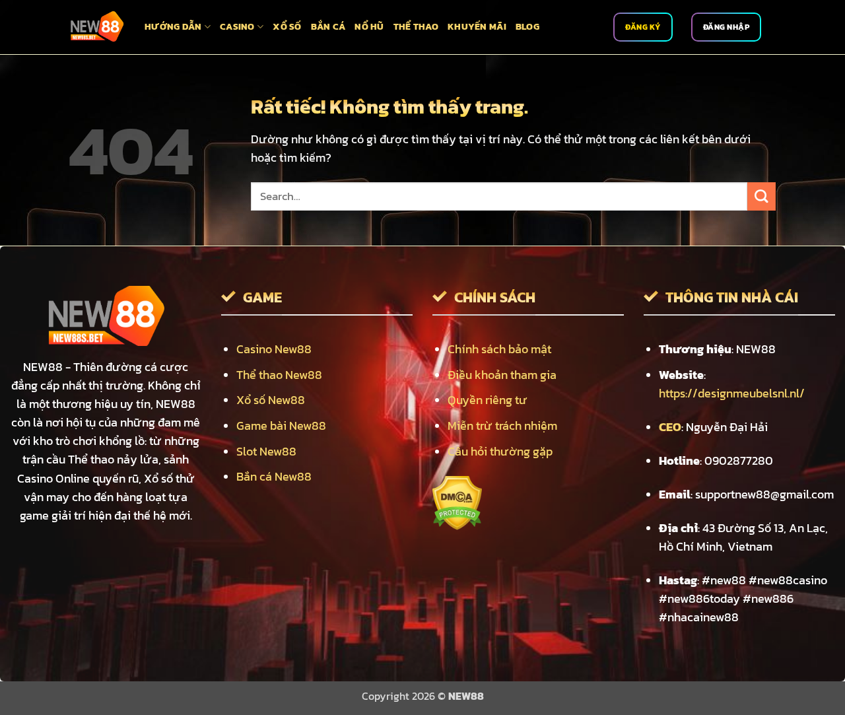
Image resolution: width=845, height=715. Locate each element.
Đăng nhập (726, 27)
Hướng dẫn (173, 27)
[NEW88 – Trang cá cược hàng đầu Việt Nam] (97, 27)
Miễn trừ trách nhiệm (502, 425)
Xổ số (287, 27)
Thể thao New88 (279, 375)
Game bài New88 (281, 425)
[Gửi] (761, 196)
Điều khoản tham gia (502, 375)
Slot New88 (266, 451)
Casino (237, 27)
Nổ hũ (369, 27)
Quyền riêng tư (487, 400)
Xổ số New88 (270, 400)
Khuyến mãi (477, 27)
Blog (527, 27)
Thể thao (415, 27)
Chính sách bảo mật (499, 349)
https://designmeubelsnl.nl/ (732, 393)
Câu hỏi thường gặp (500, 451)
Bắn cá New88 (274, 476)
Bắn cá (328, 27)
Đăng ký (643, 27)
